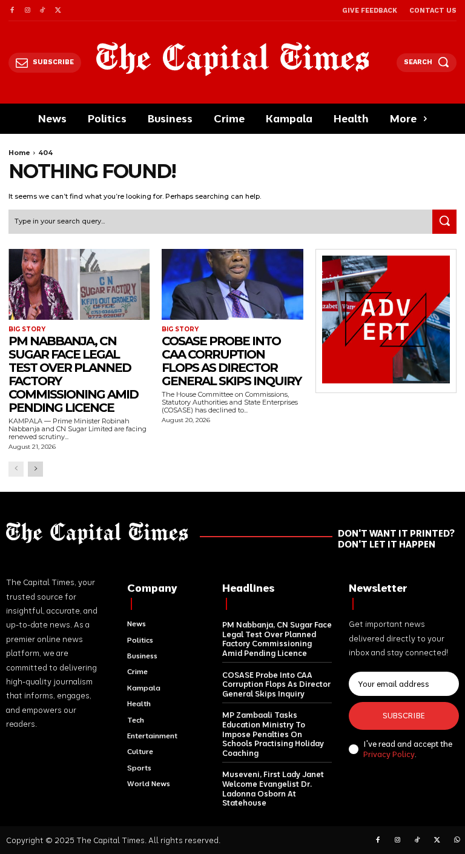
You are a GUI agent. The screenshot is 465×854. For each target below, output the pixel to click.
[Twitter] (57, 10)
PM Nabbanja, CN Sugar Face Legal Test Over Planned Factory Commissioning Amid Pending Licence (73, 374)
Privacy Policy (389, 754)
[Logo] (232, 59)
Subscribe (404, 715)
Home (19, 152)
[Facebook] (11, 10)
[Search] (444, 222)
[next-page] (35, 469)
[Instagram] (26, 10)
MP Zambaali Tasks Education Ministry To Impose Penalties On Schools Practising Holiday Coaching (273, 733)
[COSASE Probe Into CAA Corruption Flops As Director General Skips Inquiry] (232, 284)
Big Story (26, 329)
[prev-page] (16, 469)
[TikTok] (42, 10)
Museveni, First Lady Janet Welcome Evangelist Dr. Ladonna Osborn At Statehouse (273, 788)
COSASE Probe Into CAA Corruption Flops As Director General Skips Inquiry (231, 361)
